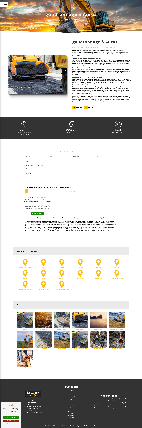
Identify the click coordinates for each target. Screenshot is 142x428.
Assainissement (72, 400)
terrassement (110, 409)
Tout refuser (11, 421)
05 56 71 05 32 (71, 132)
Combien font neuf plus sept (34, 165)
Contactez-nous (89, 107)
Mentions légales (76, 426)
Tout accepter (11, 417)
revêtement (109, 407)
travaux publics (109, 399)
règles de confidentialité (67, 218)
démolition (110, 405)
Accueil (72, 390)
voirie (98, 399)
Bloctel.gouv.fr (69, 232)
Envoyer (72, 191)
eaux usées (98, 401)
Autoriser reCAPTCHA (37, 213)
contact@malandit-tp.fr (118, 132)
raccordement (121, 407)
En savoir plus (78, 107)
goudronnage (98, 407)
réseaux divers (98, 403)
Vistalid (48, 426)
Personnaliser (11, 424)
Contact (71, 394)
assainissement (121, 405)
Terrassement (71, 392)
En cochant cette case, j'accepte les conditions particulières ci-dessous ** (49, 187)
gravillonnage (98, 405)
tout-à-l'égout (121, 403)
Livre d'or (71, 417)
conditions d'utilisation (85, 218)
